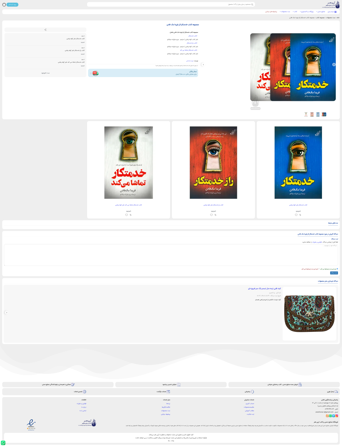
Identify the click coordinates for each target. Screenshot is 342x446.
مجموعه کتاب (320, 17)
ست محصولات (285, 11)
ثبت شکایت (250, 414)
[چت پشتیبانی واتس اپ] (3, 443)
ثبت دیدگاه (334, 273)
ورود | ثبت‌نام (12, 4)
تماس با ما (83, 411)
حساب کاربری (250, 403)
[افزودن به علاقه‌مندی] (296, 215)
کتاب (295, 11)
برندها (168, 403)
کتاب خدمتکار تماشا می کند (188, 50)
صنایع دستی (321, 11)
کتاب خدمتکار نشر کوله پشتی (298, 205)
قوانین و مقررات (317, 242)
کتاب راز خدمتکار (192, 43)
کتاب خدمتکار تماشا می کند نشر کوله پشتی (128, 205)
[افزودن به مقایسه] (300, 215)
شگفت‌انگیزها (166, 407)
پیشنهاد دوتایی (165, 414)
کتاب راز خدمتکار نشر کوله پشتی (213, 205)
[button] (203, 64)
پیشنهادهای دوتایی (271, 11)
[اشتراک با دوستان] (45, 30)
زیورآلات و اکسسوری (307, 11)
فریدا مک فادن (189, 61)
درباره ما (83, 407)
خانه (338, 17)
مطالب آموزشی (249, 411)
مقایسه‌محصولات (249, 407)
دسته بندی (331, 12)
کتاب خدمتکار (193, 36)
